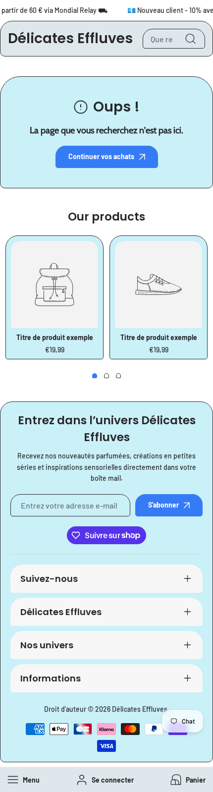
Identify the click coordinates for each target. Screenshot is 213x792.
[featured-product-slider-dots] (95, 376)
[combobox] (174, 39)
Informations (50, 678)
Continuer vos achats (101, 156)
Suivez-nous (49, 578)
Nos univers (46, 645)
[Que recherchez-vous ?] (190, 39)
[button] (187, 780)
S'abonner (163, 505)
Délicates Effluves (61, 612)
